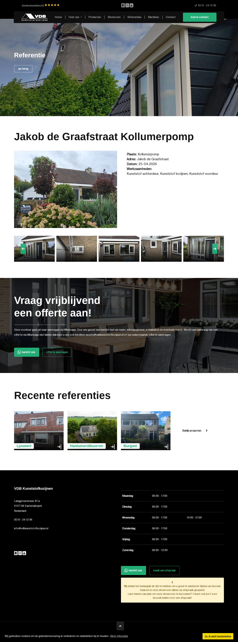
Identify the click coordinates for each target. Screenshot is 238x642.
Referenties (134, 17)
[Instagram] (127, 5)
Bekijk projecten (191, 430)
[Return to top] (120, 626)
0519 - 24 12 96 (23, 520)
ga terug (23, 69)
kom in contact (200, 17)
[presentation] (23, 249)
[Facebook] (123, 5)
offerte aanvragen (57, 352)
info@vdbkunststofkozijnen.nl (31, 528)
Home (58, 17)
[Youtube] (131, 5)
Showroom (114, 17)
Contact (171, 17)
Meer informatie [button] (119, 636)
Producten (94, 17)
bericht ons (28, 352)
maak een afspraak (164, 570)
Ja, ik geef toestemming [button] (218, 636)
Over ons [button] (74, 17)
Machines (153, 17)
